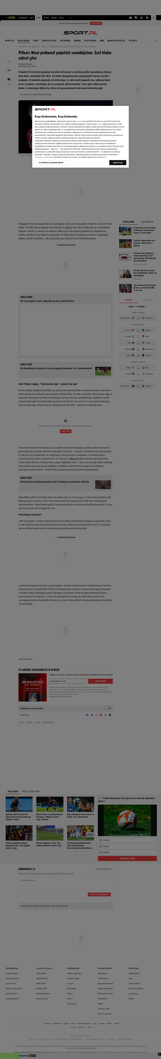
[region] (80, 137)
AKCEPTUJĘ (118, 163)
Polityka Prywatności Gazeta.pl (67, 157)
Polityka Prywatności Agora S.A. (93, 157)
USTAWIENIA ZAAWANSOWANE (51, 163)
